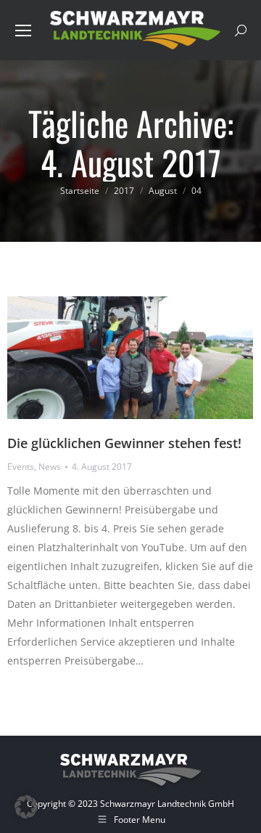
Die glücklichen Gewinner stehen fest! (124, 443)
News (49, 466)
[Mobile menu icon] (23, 30)
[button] (26, 807)
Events (20, 466)
